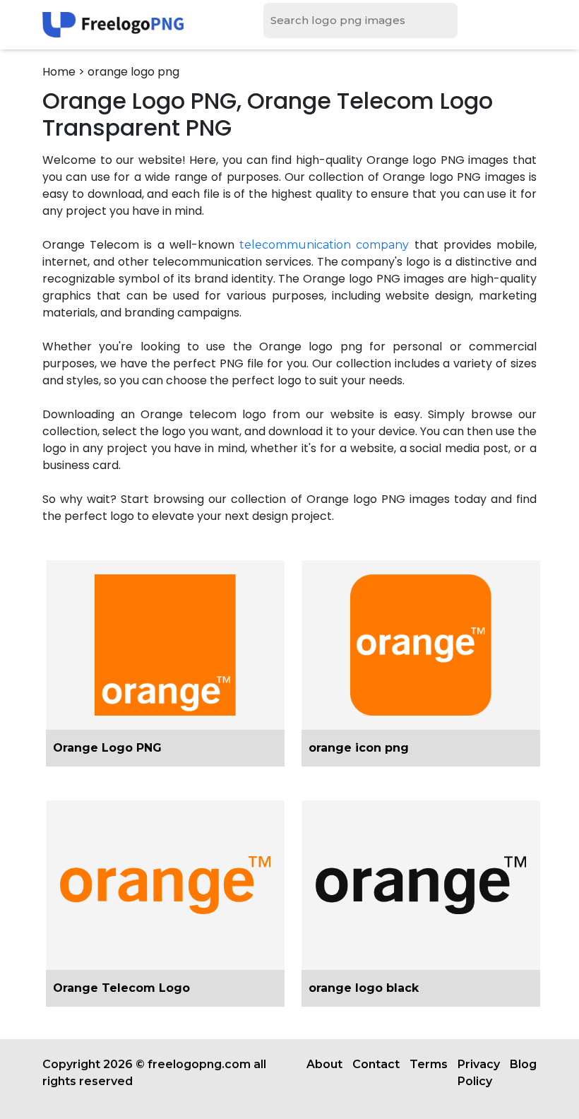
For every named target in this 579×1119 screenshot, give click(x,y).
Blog (523, 1064)
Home (59, 72)
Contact (376, 1064)
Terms (429, 1064)
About (324, 1064)
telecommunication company (324, 244)
